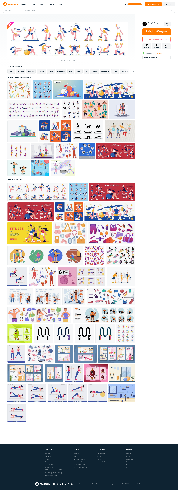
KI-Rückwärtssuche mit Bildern (55, 470)
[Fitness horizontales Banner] (109, 89)
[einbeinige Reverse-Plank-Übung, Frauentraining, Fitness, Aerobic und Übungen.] (57, 393)
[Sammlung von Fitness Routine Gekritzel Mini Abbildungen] (125, 333)
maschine (125, 71)
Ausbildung (49, 464)
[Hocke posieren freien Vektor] (18, 151)
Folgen (167, 25)
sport (71, 71)
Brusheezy (48, 454)
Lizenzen (76, 454)
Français (128, 464)
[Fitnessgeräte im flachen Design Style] (22, 131)
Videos (42, 4)
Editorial (51, 4)
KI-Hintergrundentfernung (53, 473)
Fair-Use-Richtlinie (137, 484)
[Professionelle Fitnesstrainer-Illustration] (122, 109)
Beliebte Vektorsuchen (81, 462)
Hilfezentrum (101, 454)
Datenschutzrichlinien (124, 484)
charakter (41, 71)
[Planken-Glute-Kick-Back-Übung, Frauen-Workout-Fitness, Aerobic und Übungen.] (16, 393)
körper (79, 71)
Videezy (47, 459)
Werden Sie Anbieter (103, 462)
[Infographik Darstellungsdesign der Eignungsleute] (87, 151)
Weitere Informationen (150, 57)
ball (86, 71)
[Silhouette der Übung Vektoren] (88, 131)
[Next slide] (132, 71)
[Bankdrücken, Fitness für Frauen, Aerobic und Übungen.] (17, 276)
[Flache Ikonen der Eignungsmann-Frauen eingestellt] (71, 109)
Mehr (60, 4)
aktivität (94, 71)
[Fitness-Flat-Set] (42, 89)
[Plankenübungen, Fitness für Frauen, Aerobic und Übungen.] (97, 393)
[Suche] (167, 10)
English (128, 454)
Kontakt (99, 456)
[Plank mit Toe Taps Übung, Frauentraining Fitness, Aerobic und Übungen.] (16, 413)
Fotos (33, 4)
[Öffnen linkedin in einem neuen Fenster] (60, 484)
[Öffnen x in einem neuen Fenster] (69, 484)
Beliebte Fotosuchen (80, 464)
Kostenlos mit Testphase (156, 32)
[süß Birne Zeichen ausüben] (19, 333)
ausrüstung (61, 71)
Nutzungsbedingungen (109, 484)
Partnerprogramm (79, 459)
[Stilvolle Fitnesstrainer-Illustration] (42, 151)
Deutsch (128, 462)
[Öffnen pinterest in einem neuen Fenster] (63, 484)
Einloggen (168, 4)
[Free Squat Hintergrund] (18, 168)
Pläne (126, 4)
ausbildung (105, 71)
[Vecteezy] (10, 4)
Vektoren (24, 4)
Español (128, 456)
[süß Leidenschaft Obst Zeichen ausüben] (96, 373)
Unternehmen (49, 462)
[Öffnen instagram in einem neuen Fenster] (57, 484)
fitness (115, 71)
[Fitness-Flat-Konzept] (55, 131)
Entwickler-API (49, 467)
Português (129, 459)
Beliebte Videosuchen (80, 467)
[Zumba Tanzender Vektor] (120, 131)
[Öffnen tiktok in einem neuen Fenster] (66, 484)
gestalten (31, 71)
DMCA (75, 456)
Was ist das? (159, 53)
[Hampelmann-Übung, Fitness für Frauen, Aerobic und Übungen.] (16, 353)
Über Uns (100, 459)
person (51, 71)
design (11, 71)
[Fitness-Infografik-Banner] (115, 151)
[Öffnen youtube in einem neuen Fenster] (72, 484)
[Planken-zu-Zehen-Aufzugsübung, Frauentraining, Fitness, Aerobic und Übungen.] (37, 393)
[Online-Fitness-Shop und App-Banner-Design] (68, 89)
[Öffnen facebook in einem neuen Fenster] (54, 484)
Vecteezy (48, 456)
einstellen (20, 71)
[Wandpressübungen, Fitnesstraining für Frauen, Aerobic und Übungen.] (74, 373)
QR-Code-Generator (51, 475)
